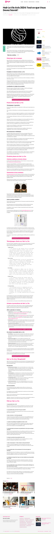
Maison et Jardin (29, 521)
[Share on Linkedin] (4, 51)
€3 (50, 48)
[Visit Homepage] (7, 2)
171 (10, 509)
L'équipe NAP (10, 14)
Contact (50, 531)
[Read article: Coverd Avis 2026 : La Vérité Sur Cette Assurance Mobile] (38, 524)
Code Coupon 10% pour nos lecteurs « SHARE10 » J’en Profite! (20, 329)
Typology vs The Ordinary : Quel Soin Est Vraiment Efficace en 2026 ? (26, 492)
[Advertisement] (27, 21)
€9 (43, 36)
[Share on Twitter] (4, 49)
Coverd (43, 45)
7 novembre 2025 (23, 509)
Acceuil (22, 1)
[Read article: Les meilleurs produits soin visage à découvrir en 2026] (10, 502)
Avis (11, 478)
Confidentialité (46, 531)
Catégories (37, 1)
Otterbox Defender (45, 63)
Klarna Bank (44, 57)
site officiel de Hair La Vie (23, 315)
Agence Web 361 (7, 531)
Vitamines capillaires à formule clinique (16, 159)
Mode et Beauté (24, 14)
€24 (43, 67)
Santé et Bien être (23, 524)
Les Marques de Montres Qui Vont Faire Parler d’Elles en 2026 (9, 492)
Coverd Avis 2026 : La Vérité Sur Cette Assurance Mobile (46, 523)
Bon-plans (26, 1)
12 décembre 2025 (6, 509)
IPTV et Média (22, 521)
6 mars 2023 (15, 14)
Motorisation (29, 522)
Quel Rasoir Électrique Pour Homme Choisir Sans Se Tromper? (26, 507)
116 (26, 509)
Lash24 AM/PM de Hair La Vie (26, 210)
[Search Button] (47, 2)
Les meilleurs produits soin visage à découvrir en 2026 (10, 507)
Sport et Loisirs (22, 525)
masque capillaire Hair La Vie (13, 318)
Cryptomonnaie (27, 518)
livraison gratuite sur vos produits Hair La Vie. (21, 312)
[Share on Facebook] (4, 47)
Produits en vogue (32, 1)
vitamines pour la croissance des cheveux (14, 161)
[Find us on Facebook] (49, 1)
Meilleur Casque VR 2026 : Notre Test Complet (46, 518)
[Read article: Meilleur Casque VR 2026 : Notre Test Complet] (38, 519)
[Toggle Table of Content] (18, 55)
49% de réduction (19, 317)
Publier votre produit (40, 531)
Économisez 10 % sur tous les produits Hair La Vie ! (20, 99)
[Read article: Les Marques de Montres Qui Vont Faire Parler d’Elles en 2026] (10, 487)
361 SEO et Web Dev (17, 531)
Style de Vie (28, 525)
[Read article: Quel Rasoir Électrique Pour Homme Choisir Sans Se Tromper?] (27, 502)
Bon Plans (21, 518)
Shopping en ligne (31, 524)
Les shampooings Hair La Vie (11, 174)
